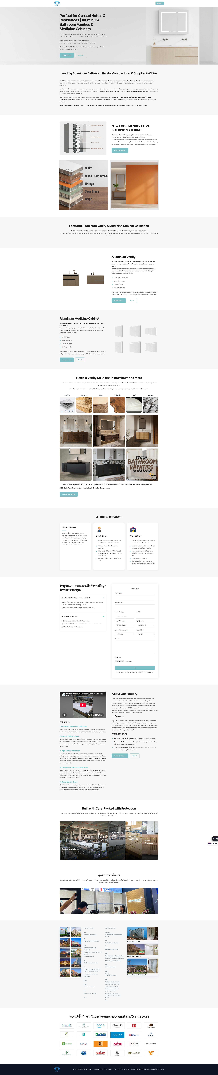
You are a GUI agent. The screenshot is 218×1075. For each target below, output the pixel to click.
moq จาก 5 (81, 55)
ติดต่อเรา (159, 3)
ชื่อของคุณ (118, 593)
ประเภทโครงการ (120, 621)
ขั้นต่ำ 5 (132, 300)
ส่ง (135, 668)
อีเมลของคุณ (119, 602)
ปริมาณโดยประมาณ (121, 630)
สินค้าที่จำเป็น (140, 621)
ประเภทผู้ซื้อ (139, 630)
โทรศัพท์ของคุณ (119, 612)
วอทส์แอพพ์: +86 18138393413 (102, 1069)
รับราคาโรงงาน (66, 55)
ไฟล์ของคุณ (118, 657)
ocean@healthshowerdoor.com (82, 1069)
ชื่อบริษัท (138, 612)
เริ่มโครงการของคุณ (120, 756)
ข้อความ (117, 639)
